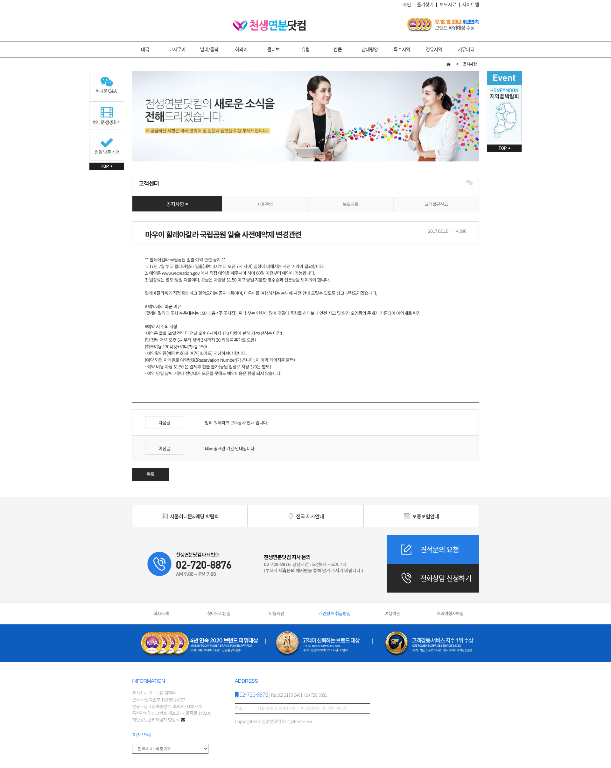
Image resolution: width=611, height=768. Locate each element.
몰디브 (273, 49)
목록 (150, 474)
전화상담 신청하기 (445, 577)
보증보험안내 (425, 516)
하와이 (241, 49)
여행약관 (392, 613)
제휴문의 (265, 204)
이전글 (164, 448)
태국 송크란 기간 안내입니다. (229, 448)
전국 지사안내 (309, 516)
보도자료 (447, 4)
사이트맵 (470, 4)
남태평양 (370, 49)
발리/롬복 (209, 49)
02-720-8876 (253, 694)
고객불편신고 (436, 204)
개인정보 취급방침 (334, 613)
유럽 (305, 49)
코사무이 (177, 49)
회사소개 (161, 613)
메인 (407, 4)
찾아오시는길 (218, 613)
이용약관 (276, 613)
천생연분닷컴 (269, 25)
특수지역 (402, 49)
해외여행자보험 (449, 613)
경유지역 (434, 49)
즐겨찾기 (425, 4)
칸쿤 (338, 49)
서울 (194, 516)
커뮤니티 (466, 49)
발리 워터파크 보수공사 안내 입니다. (236, 423)
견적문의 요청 (439, 549)
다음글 (164, 423)
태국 (145, 49)
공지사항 (175, 204)
